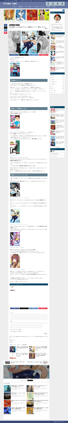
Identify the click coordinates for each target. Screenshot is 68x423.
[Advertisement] (29, 103)
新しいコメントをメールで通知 (16, 329)
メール (11, 325)
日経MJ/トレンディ (13, 344)
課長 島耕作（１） (14, 155)
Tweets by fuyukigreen (54, 153)
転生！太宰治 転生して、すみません (17, 247)
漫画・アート (19, 344)
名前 (11, 321)
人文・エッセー (57, 92)
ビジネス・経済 (57, 90)
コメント (12, 312)
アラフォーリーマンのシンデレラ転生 (17, 269)
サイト (11, 327)
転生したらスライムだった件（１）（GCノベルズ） (20, 197)
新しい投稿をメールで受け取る (16, 331)
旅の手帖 (58, 79)
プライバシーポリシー (54, 156)
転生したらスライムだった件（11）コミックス (19, 224)
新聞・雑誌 (57, 75)
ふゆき (47, 28)
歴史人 (58, 77)
